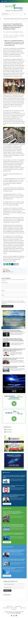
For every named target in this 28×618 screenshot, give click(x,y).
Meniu (5, 1)
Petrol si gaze (20, 32)
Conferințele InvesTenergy (10, 607)
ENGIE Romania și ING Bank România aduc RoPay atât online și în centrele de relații (14, 568)
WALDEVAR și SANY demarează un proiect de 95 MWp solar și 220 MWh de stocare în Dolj (14, 367)
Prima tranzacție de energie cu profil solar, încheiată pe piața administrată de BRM (14, 486)
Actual (10, 35)
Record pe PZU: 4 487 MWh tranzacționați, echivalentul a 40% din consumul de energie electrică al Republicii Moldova (14, 476)
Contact (14, 609)
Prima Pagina (5, 35)
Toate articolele (7, 503)
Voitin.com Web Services (16, 613)
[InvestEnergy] (14, 7)
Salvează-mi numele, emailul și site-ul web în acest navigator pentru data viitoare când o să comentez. (13, 302)
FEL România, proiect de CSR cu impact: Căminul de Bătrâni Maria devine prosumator (13, 358)
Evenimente (18, 606)
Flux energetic (15, 32)
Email (3, 295)
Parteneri (22, 607)
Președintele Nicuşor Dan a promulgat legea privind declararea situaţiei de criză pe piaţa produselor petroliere (13, 534)
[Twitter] (16, 616)
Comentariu (4, 282)
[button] (2, 1)
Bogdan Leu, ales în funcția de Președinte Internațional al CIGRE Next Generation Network (13, 331)
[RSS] (11, 616)
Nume (3, 290)
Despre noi (10, 606)
